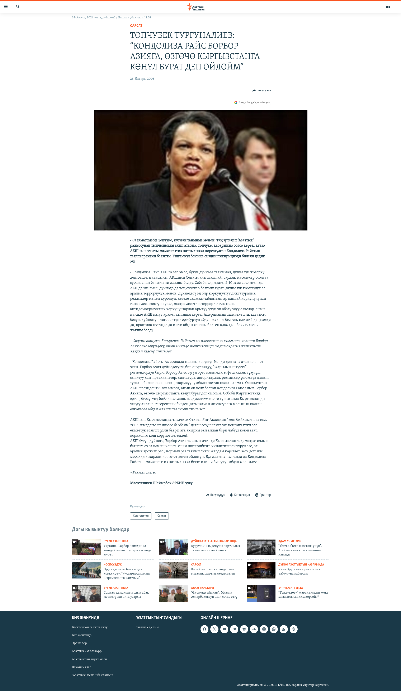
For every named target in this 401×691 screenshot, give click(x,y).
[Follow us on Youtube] (224, 629)
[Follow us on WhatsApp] (274, 629)
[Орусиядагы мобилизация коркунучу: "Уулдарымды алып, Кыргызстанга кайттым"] (86, 570)
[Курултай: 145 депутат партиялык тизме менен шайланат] (173, 547)
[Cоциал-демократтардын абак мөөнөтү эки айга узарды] (86, 593)
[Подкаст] (294, 629)
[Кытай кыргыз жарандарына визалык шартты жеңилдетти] (173, 570)
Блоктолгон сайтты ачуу (90, 627)
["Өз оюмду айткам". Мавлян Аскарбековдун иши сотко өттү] (173, 593)
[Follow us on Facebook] (204, 629)
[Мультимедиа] (388, 7)
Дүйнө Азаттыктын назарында (214, 541)
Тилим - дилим (147, 627)
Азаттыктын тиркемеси (89, 659)
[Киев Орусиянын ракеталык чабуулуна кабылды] (261, 570)
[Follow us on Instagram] (264, 629)
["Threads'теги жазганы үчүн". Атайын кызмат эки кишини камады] (261, 547)
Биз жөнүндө (81, 635)
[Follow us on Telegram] (234, 629)
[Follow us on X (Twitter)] (214, 629)
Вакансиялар (81, 667)
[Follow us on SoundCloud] (254, 629)
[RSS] (284, 629)
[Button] (261, 90)
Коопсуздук (113, 564)
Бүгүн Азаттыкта (116, 541)
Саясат (136, 26)
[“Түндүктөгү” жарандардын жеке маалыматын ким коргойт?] (261, 593)
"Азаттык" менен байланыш (92, 675)
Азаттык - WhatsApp (87, 651)
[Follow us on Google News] (244, 629)
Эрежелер (79, 643)
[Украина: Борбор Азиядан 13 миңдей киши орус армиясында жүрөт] (86, 547)
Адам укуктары (289, 541)
